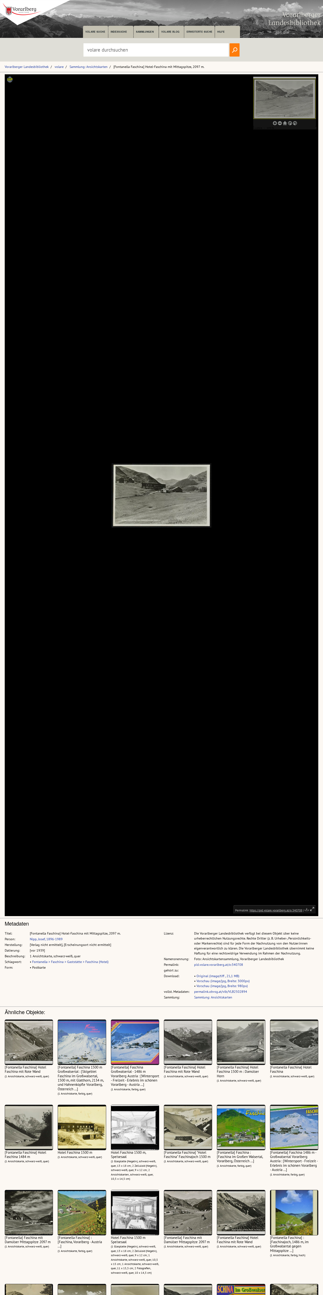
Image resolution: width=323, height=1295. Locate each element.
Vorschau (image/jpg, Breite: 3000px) (223, 981)
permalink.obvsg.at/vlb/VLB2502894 (220, 991)
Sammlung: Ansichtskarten (89, 67)
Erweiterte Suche (199, 31)
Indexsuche (119, 31)
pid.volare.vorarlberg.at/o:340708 (218, 964)
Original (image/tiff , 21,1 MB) (217, 976)
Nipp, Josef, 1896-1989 (46, 939)
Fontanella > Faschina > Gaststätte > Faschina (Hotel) (70, 962)
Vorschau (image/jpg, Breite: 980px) (222, 986)
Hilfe (221, 31)
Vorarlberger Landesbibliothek (27, 67)
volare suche (95, 31)
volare (59, 67)
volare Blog (170, 31)
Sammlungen (145, 31)
